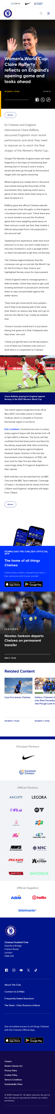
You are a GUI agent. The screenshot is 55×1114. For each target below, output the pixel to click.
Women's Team (12, 91)
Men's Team (10, 658)
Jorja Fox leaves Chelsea (17, 697)
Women (10, 115)
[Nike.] (27, 3)
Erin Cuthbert (12, 429)
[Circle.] (16, 3)
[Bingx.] (38, 3)
